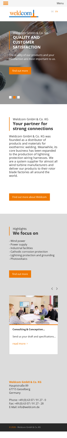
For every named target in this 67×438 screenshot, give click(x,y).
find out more (20, 70)
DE (52, 11)
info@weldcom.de (29, 407)
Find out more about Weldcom (29, 197)
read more (19, 343)
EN (56, 11)
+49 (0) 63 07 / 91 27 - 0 (32, 400)
